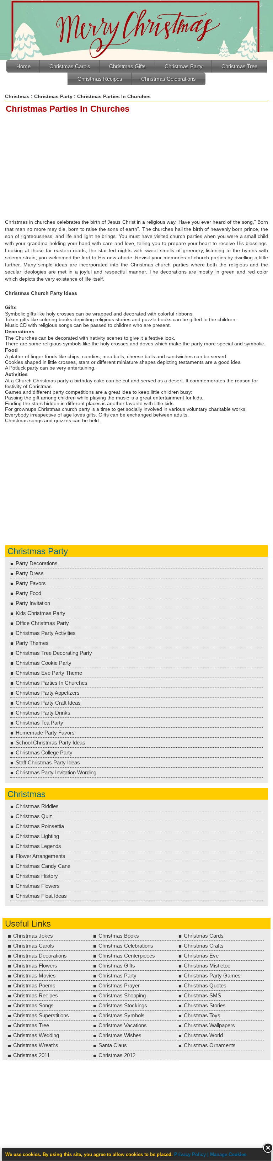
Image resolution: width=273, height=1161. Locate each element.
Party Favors (31, 583)
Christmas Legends (38, 846)
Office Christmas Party (42, 623)
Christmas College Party (44, 752)
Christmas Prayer (119, 985)
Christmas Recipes (99, 79)
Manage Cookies (228, 1154)
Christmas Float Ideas (41, 896)
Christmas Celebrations (168, 79)
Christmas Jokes (33, 936)
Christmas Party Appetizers (48, 693)
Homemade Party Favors (45, 733)
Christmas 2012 (116, 1055)
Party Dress (30, 573)
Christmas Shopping (122, 995)
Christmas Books (118, 936)
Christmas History (37, 876)
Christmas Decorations (40, 956)
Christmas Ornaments (210, 1045)
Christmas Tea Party (39, 723)
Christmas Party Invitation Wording (56, 772)
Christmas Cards (204, 936)
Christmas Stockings (122, 1005)
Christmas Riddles (37, 806)
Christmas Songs (33, 1005)
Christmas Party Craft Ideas (48, 703)
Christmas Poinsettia (40, 826)
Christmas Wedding (36, 1035)
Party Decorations (37, 563)
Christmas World (203, 1035)
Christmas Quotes (205, 985)
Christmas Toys (202, 1015)
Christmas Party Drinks (43, 713)
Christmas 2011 (31, 1055)
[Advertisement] (137, 166)
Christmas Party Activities (46, 633)
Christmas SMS (202, 995)
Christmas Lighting (37, 836)
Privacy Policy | (192, 1154)
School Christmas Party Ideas (50, 742)
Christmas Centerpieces (126, 956)
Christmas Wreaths (35, 1045)
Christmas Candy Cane (43, 866)
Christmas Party (184, 66)
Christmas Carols (69, 66)
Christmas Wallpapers (209, 1025)
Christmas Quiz (34, 816)
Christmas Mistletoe (207, 966)
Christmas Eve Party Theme (49, 673)
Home (23, 66)
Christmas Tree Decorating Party (54, 653)
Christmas (17, 96)
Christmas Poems (34, 985)
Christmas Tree (239, 66)
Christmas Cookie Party (43, 663)
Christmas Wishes (119, 1035)
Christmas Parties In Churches (51, 683)
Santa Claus (112, 1045)
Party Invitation (33, 603)
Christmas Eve (201, 956)
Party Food (28, 593)
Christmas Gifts (127, 66)
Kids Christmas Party (40, 613)
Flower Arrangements (40, 856)
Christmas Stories (205, 1005)
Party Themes (32, 643)
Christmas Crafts (204, 946)
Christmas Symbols (121, 1015)
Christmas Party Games (212, 975)
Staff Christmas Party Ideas (48, 762)
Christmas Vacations (122, 1025)
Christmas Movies (34, 975)
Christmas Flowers (38, 886)
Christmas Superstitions (41, 1015)
